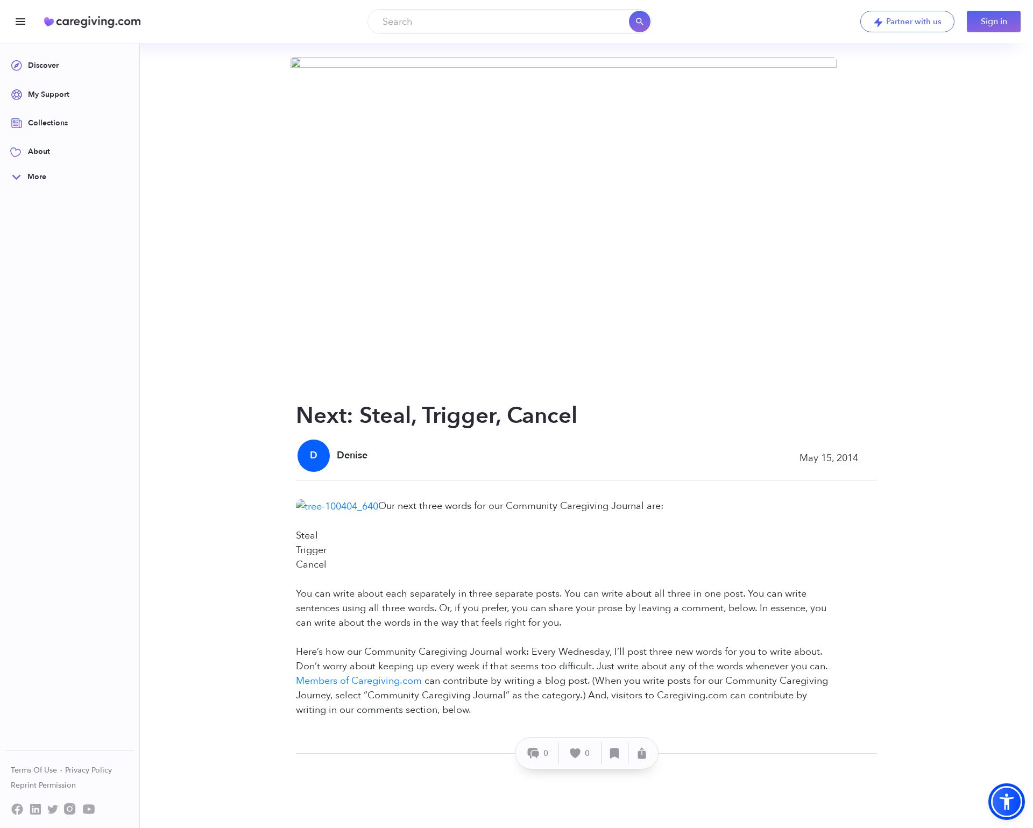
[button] (1006, 801)
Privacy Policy (88, 770)
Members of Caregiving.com (359, 681)
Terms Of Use (35, 770)
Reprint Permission (43, 785)
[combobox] (509, 21)
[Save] (615, 753)
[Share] (641, 753)
